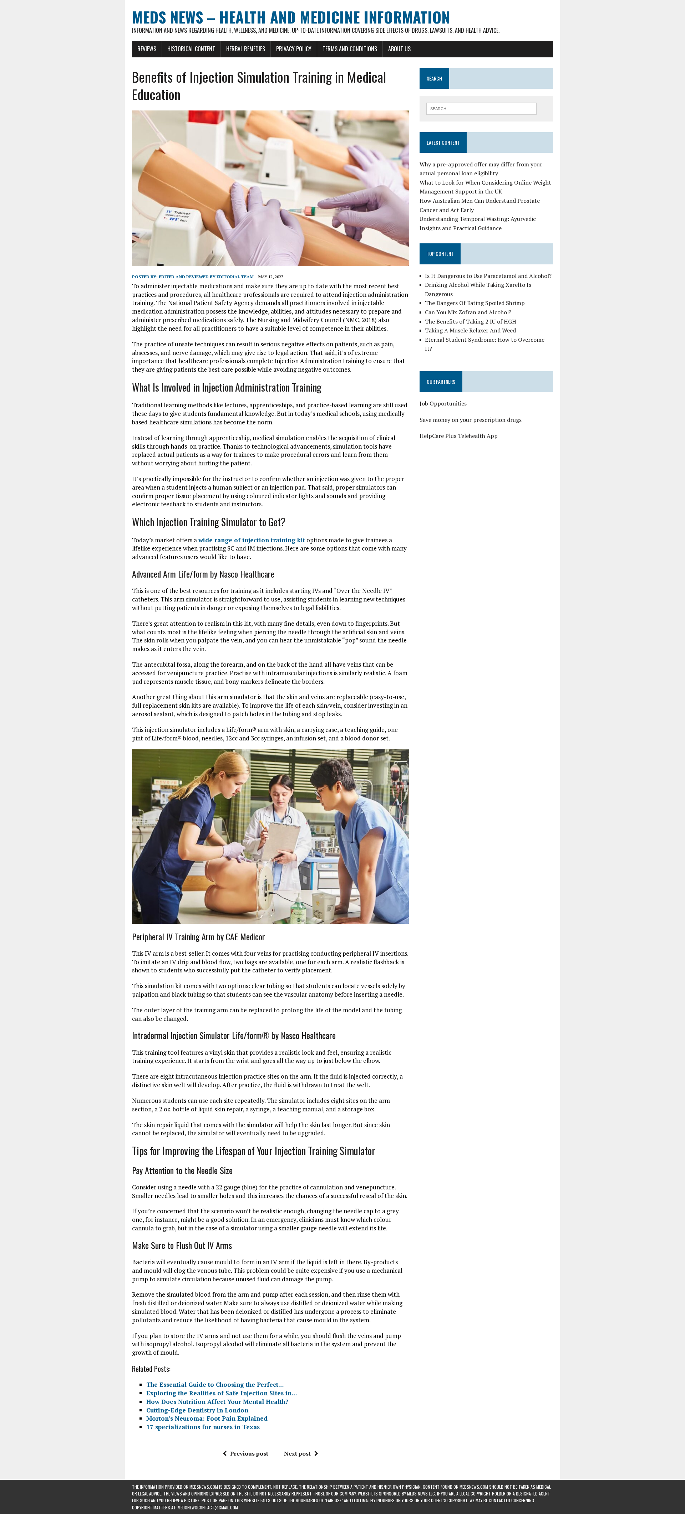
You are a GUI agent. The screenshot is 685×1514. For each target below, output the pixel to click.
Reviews (146, 49)
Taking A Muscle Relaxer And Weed (470, 330)
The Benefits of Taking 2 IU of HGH (470, 321)
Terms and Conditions (350, 49)
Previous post (249, 1453)
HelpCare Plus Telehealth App (459, 436)
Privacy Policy (293, 49)
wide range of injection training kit (251, 540)
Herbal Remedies (245, 49)
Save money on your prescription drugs (471, 420)
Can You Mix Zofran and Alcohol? (468, 312)
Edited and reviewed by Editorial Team (206, 276)
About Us (399, 49)
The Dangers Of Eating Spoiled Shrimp (475, 303)
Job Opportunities (443, 403)
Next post (297, 1453)
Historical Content (191, 49)
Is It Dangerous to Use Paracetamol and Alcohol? (488, 276)
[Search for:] (481, 108)
